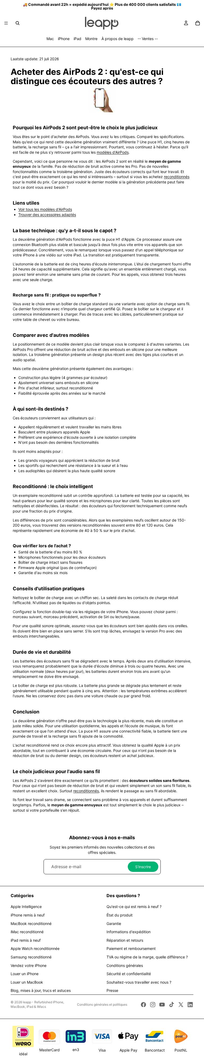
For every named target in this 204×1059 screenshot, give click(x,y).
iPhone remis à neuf (28, 915)
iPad (77, 38)
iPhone (64, 38)
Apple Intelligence (26, 906)
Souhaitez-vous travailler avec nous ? (139, 982)
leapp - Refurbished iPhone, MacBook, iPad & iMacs (37, 1004)
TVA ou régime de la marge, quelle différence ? (147, 957)
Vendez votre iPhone (28, 965)
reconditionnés (176, 176)
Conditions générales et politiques (102, 1004)
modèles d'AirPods (113, 152)
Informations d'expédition (129, 931)
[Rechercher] (17, 23)
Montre (91, 38)
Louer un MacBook (27, 982)
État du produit (120, 915)
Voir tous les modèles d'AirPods (45, 209)
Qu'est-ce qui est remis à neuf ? (134, 906)
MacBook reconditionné (31, 923)
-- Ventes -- (148, 38)
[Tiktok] (171, 1004)
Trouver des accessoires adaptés (47, 214)
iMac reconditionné (27, 931)
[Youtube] (162, 1004)
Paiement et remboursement (131, 948)
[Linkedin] (190, 1004)
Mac (50, 38)
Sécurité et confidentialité (129, 973)
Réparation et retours (125, 940)
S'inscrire (143, 866)
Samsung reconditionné (31, 957)
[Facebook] (143, 1004)
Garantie (114, 923)
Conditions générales (125, 965)
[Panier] (197, 23)
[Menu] (6, 23)
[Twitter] (181, 1004)
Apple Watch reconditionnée (35, 948)
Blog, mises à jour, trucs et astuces (41, 990)
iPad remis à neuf (26, 940)
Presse (112, 990)
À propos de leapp (117, 38)
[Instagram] (153, 1004)
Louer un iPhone (25, 973)
